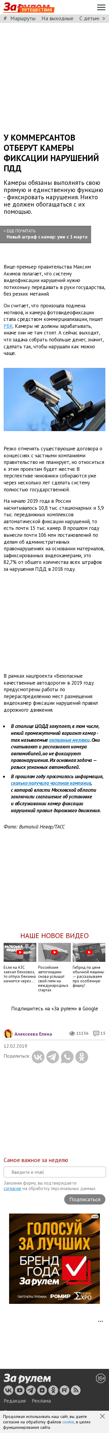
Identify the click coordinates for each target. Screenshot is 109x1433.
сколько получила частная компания (51, 783)
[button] (103, 1417)
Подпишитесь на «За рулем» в (54, 1009)
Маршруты (22, 18)
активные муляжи (69, 740)
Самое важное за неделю (36, 1160)
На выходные (57, 18)
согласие (12, 1188)
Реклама (41, 1400)
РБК (8, 326)
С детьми (90, 18)
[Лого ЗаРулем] (27, 1379)
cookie (68, 1422)
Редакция (15, 1400)
